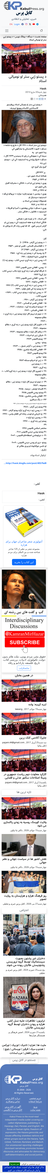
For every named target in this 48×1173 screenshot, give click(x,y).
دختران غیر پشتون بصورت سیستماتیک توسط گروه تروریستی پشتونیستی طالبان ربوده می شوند (25, 962)
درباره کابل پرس (12, 1098)
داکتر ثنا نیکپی (16, 830)
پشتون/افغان (31, 1053)
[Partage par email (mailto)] (45, 99)
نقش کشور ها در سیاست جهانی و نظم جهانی (24, 861)
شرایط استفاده (35, 1101)
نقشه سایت (35, 1109)
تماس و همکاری (13, 1101)
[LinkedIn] (40, 99)
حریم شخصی (35, 1098)
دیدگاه (30, 37)
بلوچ (7, 1049)
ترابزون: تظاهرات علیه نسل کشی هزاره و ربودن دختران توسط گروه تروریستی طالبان (26, 1024)
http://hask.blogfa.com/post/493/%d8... (25, 463)
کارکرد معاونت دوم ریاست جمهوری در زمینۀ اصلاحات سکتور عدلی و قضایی (25, 776)
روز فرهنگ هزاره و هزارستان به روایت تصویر (25, 898)
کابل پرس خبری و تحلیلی (14, 903)
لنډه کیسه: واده (37, 704)
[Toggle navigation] (6, 30)
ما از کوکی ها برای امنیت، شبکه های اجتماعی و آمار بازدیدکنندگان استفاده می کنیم (24, 1169)
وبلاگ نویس (20, 37)
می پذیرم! (14, 1164)
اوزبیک (15, 1045)
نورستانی (16, 1049)
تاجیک (24, 1045)
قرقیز (25, 1049)
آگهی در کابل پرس (13, 1106)
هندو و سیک (36, 1049)
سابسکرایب (24, 668)
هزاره (32, 1045)
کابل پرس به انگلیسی (12, 1109)
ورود (35, 1106)
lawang (18, 709)
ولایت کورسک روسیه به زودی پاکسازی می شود (24, 824)
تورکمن (6, 1045)
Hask (43, 89)
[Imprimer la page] (37, 99)
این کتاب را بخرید (24, 562)
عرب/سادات (16, 1053)
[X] (32, 99)
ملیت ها (41, 1045)
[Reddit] (34, 99)
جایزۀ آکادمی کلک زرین (32, 738)
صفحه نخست (40, 37)
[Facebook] (42, 99)
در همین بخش (24, 675)
